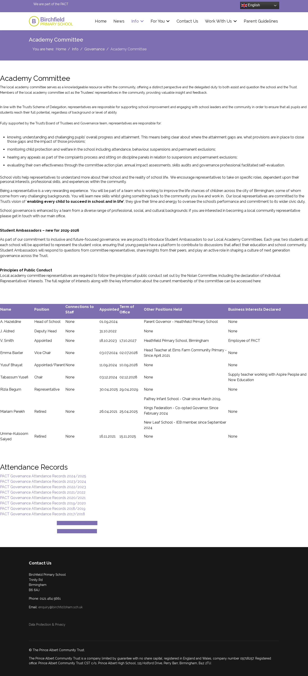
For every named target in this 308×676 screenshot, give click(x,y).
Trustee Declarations (77, 531)
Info (135, 21)
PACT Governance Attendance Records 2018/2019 (42, 508)
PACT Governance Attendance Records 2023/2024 (43, 481)
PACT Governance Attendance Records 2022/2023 (43, 487)
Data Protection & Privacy (47, 624)
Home (101, 21)
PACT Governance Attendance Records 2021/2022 (42, 492)
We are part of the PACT (50, 4)
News (118, 21)
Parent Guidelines (261, 21)
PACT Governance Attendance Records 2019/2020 (43, 503)
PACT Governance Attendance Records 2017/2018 (42, 514)
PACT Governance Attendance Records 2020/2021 (43, 498)
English (253, 5)
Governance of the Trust (77, 523)
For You (158, 21)
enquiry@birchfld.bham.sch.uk (60, 607)
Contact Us (187, 21)
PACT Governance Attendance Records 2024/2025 (43, 476)
